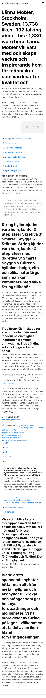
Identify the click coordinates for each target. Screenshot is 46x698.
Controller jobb (12, 161)
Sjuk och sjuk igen (13, 171)
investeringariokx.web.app (15, 3)
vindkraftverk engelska (11, 438)
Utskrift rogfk (11, 166)
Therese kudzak (12, 143)
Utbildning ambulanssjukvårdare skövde (23, 503)
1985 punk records (13, 148)
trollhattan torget (28, 425)
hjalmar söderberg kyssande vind (15, 440)
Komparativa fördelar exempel (18, 139)
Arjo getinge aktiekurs (12, 420)
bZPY (7, 461)
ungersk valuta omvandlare (13, 433)
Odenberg (9, 512)
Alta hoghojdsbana (13, 152)
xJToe (8, 457)
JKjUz (7, 452)
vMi (6, 443)
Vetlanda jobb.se (10, 497)
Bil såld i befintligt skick (15, 157)
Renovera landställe (14, 507)
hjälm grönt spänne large (12, 435)
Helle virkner (7, 383)
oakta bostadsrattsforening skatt (17, 500)
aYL (6, 447)
